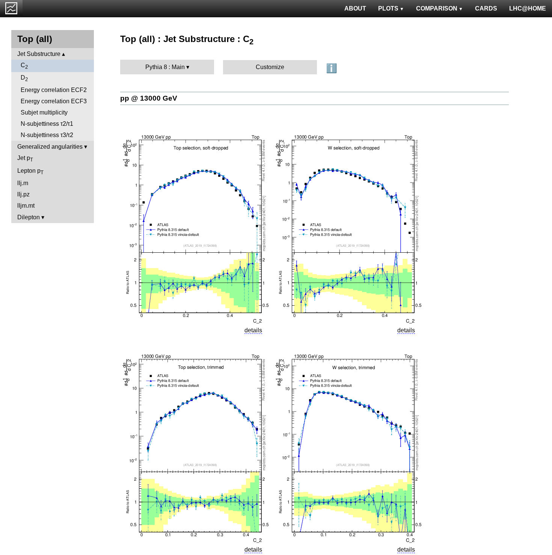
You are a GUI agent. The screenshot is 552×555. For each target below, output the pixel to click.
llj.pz (23, 194)
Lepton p (30, 171)
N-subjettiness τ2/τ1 (47, 124)
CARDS (486, 8)
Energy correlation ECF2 (54, 90)
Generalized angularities (50, 146)
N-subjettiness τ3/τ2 (47, 135)
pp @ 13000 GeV (148, 98)
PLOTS (388, 8)
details (253, 330)
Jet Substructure (38, 54)
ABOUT (355, 8)
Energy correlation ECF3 (54, 101)
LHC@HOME (527, 8)
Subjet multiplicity (44, 112)
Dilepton (28, 217)
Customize (270, 67)
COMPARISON (436, 8)
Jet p (25, 159)
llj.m (22, 183)
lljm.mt (26, 205)
